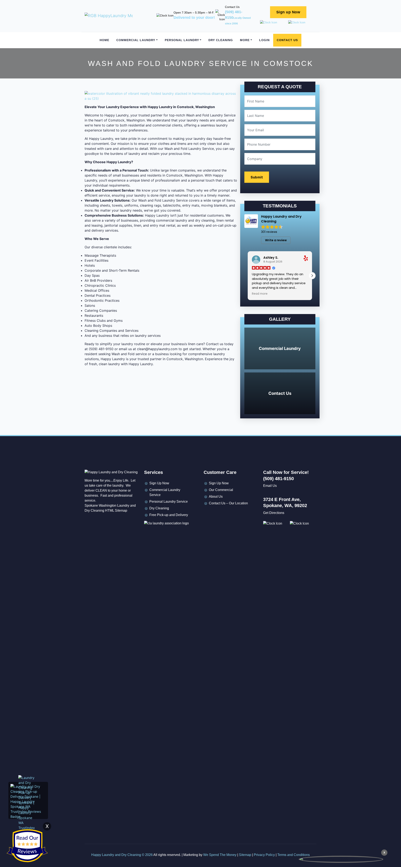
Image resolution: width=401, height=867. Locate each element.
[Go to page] (109, 15)
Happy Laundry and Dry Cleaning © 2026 (122, 855)
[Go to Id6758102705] (302, 22)
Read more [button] (260, 294)
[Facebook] (207, 514)
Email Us (270, 485)
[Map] (238, 514)
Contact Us (287, 40)
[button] (312, 276)
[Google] (230, 514)
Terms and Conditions (293, 855)
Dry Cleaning (220, 40)
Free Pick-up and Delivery (168, 515)
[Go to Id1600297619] (303, 523)
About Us (216, 496)
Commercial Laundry (135, 40)
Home (104, 40)
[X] (215, 514)
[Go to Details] (274, 22)
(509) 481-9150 (238, 17)
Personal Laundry (182, 40)
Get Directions (273, 513)
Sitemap (245, 855)
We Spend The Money (219, 855)
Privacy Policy (264, 855)
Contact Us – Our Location (228, 503)
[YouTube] (223, 514)
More (245, 40)
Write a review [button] (276, 240)
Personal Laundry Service (168, 501)
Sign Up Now (159, 483)
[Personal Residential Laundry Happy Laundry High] (341, 859)
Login (264, 40)
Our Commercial (221, 490)
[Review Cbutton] (27, 846)
